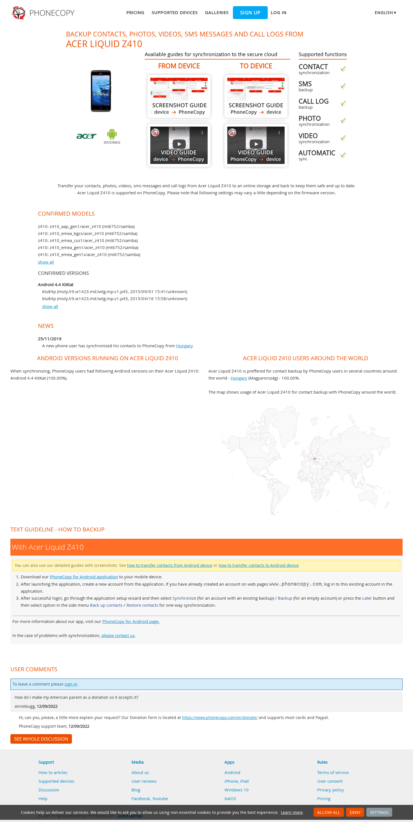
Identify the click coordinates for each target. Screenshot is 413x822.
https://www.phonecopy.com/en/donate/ (220, 717)
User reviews (143, 781)
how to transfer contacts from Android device (169, 565)
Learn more (292, 812)
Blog (135, 790)
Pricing (135, 12)
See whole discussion (41, 739)
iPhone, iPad (236, 781)
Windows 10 (236, 790)
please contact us (118, 635)
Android (232, 772)
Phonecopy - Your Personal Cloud (43, 12)
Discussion (48, 790)
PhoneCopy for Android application (84, 576)
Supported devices (175, 12)
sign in (71, 684)
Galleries (216, 12)
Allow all (328, 812)
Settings (379, 812)
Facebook (140, 798)
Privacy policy (330, 790)
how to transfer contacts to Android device (259, 565)
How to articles (52, 772)
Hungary (184, 345)
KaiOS (230, 798)
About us (140, 772)
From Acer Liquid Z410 (179, 96)
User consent (329, 781)
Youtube (160, 798)
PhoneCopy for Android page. (131, 621)
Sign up (250, 13)
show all (46, 262)
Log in (279, 12)
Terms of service (333, 772)
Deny (355, 812)
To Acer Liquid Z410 (255, 96)
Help (42, 798)
